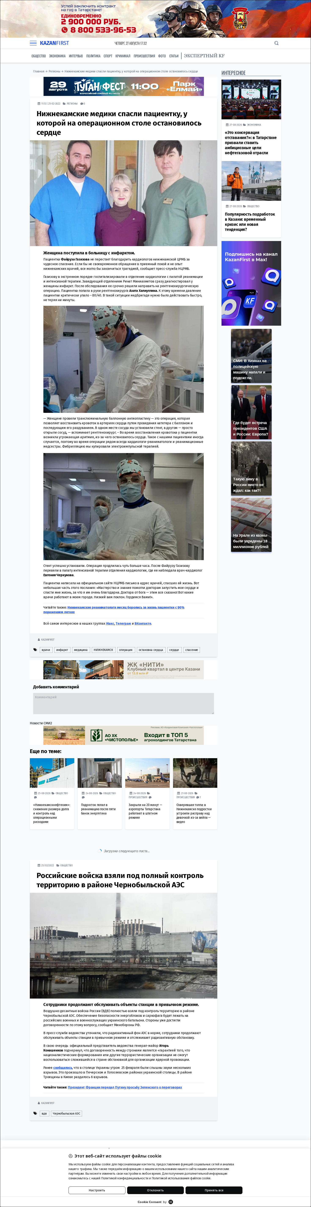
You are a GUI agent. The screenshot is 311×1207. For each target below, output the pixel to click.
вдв (44, 1096)
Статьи (174, 55)
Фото (162, 55)
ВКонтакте (143, 623)
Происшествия (144, 55)
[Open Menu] (33, 43)
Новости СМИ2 (41, 723)
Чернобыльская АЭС (66, 1096)
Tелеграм (123, 623)
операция (125, 650)
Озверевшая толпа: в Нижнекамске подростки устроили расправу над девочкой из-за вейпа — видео (194, 813)
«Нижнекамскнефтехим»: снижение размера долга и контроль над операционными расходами (51, 813)
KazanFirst (47, 639)
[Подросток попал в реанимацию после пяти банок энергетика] (100, 773)
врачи (46, 650)
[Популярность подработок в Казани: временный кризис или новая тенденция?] (251, 181)
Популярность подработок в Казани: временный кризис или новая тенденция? (250, 222)
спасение (191, 650)
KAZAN (54, 43)
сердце (174, 650)
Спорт (108, 55)
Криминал (123, 55)
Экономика (57, 55)
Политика (93, 55)
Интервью (76, 55)
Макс (110, 623)
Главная (38, 71)
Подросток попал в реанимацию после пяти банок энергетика (98, 809)
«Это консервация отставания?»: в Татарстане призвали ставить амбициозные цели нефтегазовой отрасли (251, 142)
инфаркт (62, 650)
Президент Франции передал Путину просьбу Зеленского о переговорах (125, 1070)
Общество (39, 55)
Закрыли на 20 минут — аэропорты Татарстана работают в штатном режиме (145, 811)
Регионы (54, 71)
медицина (80, 650)
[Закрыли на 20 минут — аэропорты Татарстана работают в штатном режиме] (147, 773)
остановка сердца (151, 650)
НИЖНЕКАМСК (103, 650)
